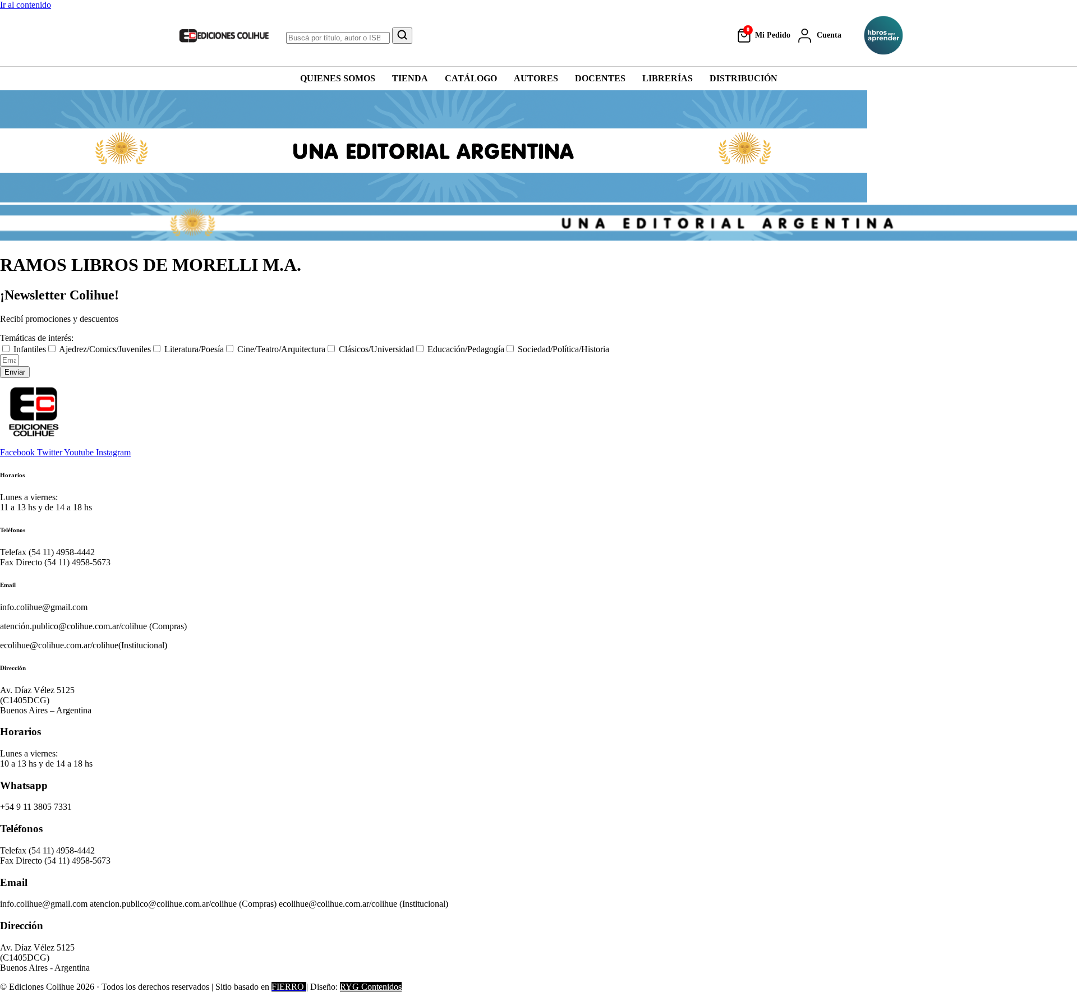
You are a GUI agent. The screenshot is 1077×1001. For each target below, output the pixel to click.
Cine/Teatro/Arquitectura (281, 349)
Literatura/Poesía (194, 349)
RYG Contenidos (371, 986)
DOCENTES (600, 78)
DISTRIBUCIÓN (743, 78)
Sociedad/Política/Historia (563, 349)
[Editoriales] (883, 35)
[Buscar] (402, 35)
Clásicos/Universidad (376, 349)
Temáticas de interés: (36, 338)
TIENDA (410, 78)
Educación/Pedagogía (465, 349)
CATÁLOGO (471, 78)
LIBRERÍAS (667, 78)
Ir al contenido (25, 5)
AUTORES (536, 78)
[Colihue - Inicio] (224, 35)
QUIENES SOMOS (337, 78)
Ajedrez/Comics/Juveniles (105, 349)
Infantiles (29, 349)
